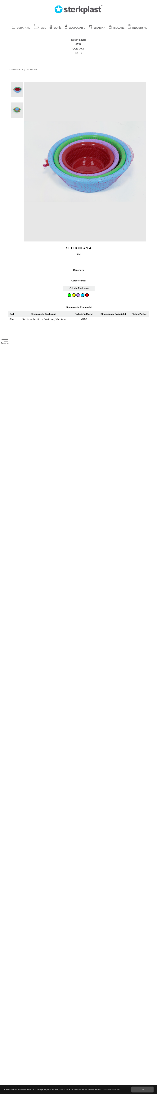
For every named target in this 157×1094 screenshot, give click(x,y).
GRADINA (99, 27)
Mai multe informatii (111, 1089)
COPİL (57, 27)
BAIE (43, 27)
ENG (77, 65)
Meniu (5, 343)
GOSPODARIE (76, 27)
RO (76, 53)
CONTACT (78, 48)
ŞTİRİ (78, 44)
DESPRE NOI (78, 40)
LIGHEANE (32, 69)
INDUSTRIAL (139, 27)
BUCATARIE (23, 27)
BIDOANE (118, 27)
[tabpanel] (85, 162)
